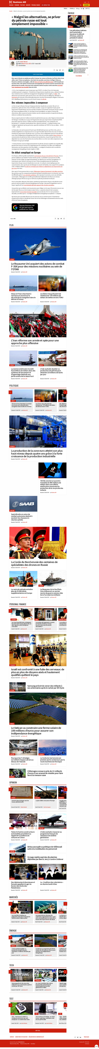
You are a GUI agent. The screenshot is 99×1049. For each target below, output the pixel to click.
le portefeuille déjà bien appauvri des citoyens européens (39, 185)
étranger (41, 290)
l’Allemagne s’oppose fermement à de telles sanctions (48, 171)
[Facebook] (75, 1037)
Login (85, 2)
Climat (11, 586)
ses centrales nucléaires (29, 175)
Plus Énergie (82, 75)
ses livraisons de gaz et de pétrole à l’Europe (46, 156)
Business (12, 446)
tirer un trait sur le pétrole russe (43, 82)
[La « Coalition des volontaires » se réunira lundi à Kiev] (52, 864)
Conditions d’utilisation (21, 1037)
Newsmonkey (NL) (14, 1043)
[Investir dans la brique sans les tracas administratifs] (22, 787)
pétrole (44, 99)
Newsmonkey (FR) (24, 1043)
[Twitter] (78, 1037)
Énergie (66, 8)
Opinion (72, 8)
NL (89, 2)
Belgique (11, 5)
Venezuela (14, 97)
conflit (12, 290)
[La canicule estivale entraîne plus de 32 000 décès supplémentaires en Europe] (23, 572)
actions (12, 690)
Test (82, 8)
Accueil (10, 11)
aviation (12, 510)
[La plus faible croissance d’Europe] (45, 787)
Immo (36, 619)
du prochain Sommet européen (28, 192)
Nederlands (86, 1037)
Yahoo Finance (57, 135)
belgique (37, 798)
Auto (11, 828)
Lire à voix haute (38, 74)
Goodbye (33, 1043)
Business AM (25, 272)
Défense (12, 259)
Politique (22, 5)
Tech (78, 8)
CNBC (55, 94)
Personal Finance (35, 5)
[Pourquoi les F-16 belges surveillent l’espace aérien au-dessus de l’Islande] (23, 740)
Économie (17, 5)
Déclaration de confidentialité (36, 1037)
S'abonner (86, 5)
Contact (12, 1037)
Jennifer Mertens (24, 62)
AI (59, 980)
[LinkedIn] (80, 1037)
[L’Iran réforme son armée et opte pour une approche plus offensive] (37, 306)
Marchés (28, 5)
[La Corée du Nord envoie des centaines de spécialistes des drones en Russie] (37, 527)
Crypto (87, 8)
